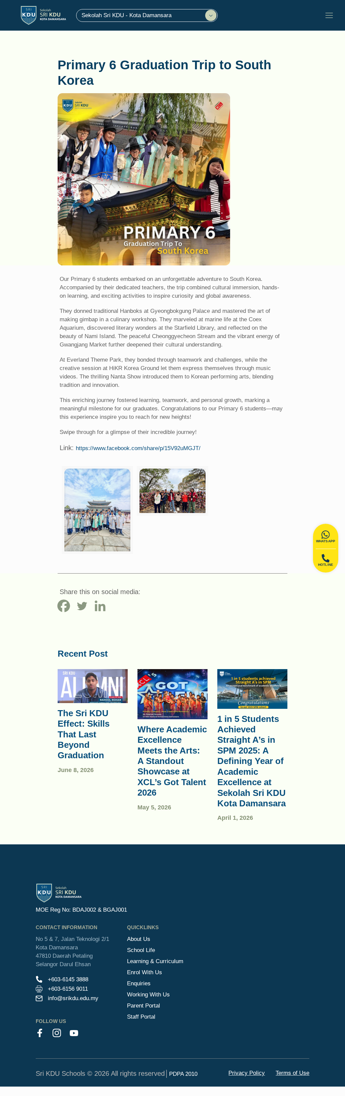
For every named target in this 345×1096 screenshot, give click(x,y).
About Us (138, 939)
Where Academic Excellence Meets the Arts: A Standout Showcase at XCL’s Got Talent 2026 (172, 761)
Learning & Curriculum (155, 961)
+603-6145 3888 (68, 979)
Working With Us (148, 994)
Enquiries (139, 983)
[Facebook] (63, 605)
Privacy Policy (246, 1072)
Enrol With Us (144, 972)
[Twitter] (81, 605)
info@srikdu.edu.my (73, 998)
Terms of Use (292, 1072)
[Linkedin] (100, 605)
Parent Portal (143, 1005)
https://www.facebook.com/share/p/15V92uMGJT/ (138, 448)
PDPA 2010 (183, 1073)
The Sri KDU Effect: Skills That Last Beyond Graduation (83, 734)
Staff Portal (141, 1016)
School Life (141, 950)
